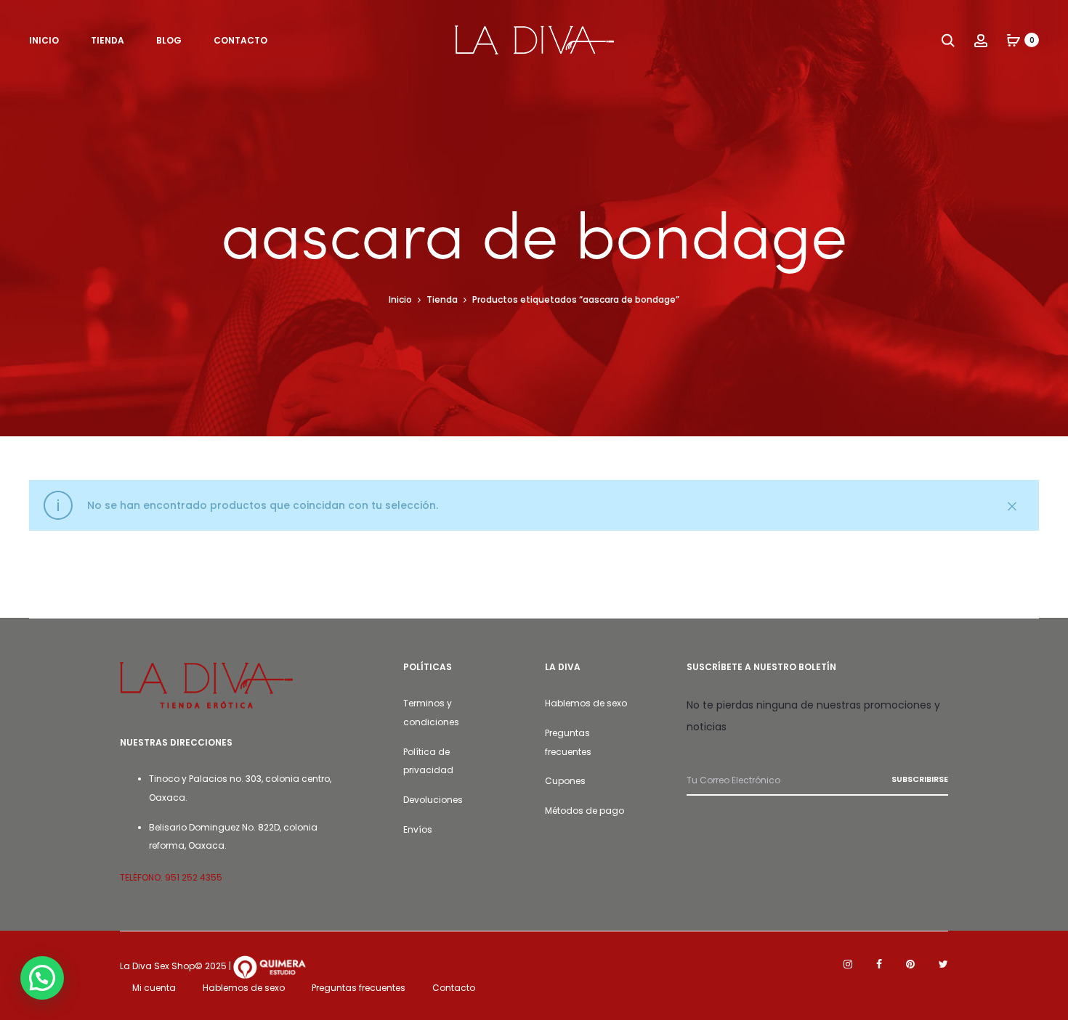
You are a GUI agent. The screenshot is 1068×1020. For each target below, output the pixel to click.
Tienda (442, 299)
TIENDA (107, 40)
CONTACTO (240, 40)
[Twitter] (943, 964)
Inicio (400, 299)
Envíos (417, 829)
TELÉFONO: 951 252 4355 (171, 877)
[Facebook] (879, 964)
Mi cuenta (154, 988)
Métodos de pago (584, 810)
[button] (42, 978)
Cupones (565, 781)
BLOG (169, 40)
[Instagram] (848, 964)
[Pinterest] (910, 964)
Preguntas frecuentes (358, 988)
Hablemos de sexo (586, 703)
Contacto (453, 988)
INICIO (44, 40)
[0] (1013, 40)
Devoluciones (433, 799)
